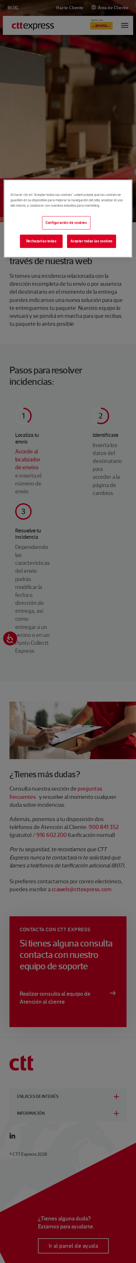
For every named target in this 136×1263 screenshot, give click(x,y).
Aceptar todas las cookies (92, 241)
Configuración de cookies (66, 222)
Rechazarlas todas (41, 241)
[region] (68, 218)
